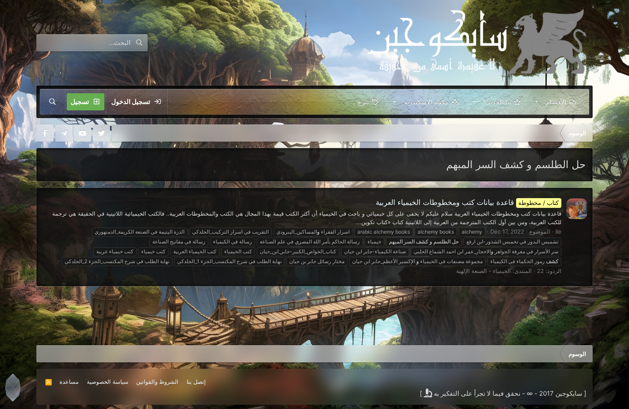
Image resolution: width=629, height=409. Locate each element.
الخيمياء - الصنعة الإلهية (483, 270)
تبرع (363, 101)
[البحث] (52, 102)
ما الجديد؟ (497, 101)
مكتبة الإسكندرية (426, 101)
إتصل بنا (196, 381)
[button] (536, 102)
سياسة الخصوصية (107, 381)
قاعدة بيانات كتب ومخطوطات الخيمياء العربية (467, 202)
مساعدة (69, 381)
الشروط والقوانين (157, 381)
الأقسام (556, 101)
